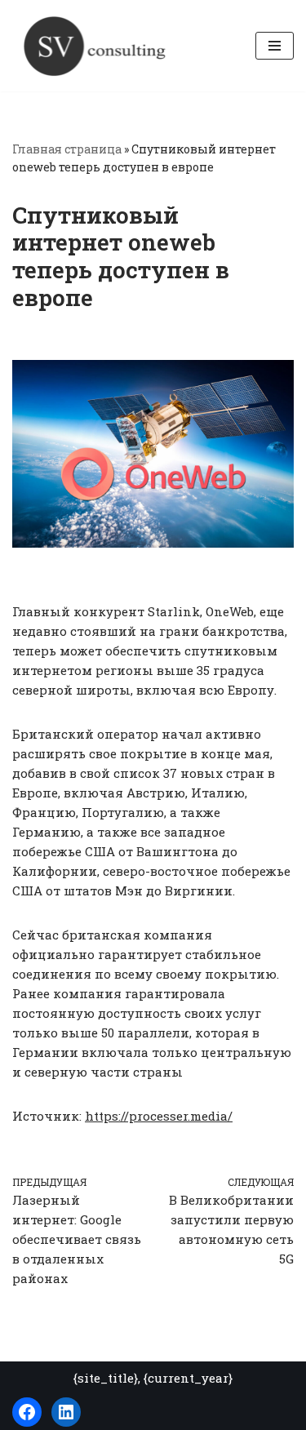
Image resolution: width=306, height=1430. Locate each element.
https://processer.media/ (159, 1116)
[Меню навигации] (274, 46)
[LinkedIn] (66, 1412)
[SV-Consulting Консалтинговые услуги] (93, 45)
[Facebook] (27, 1412)
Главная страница (67, 149)
